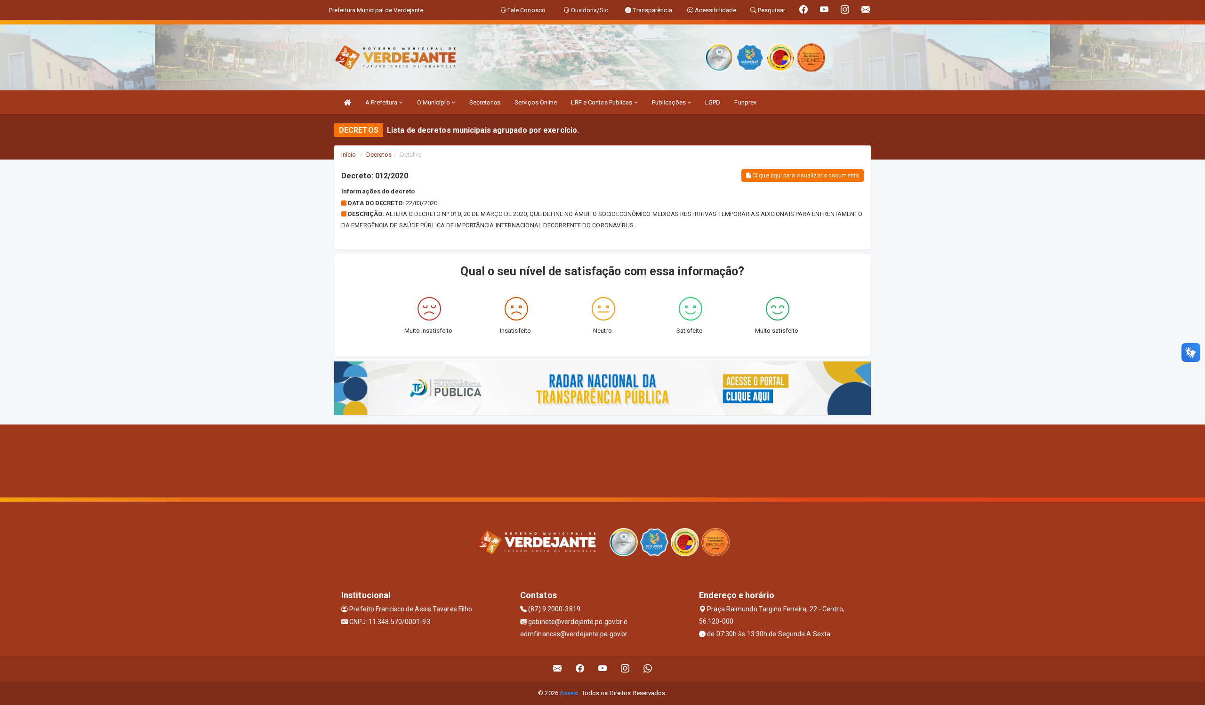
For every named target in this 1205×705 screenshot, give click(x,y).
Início (348, 154)
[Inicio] (347, 102)
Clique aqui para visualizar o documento (805, 175)
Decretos (379, 154)
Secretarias (484, 102)
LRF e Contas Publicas (602, 102)
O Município (434, 102)
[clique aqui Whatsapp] (648, 668)
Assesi (569, 693)
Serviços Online (535, 102)
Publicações (669, 102)
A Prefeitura (382, 102)
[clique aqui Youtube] (602, 668)
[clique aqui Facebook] (580, 668)
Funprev (745, 102)
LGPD (712, 102)
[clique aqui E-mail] (557, 668)
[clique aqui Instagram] (625, 668)
